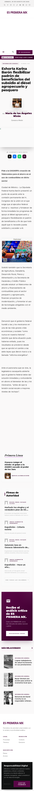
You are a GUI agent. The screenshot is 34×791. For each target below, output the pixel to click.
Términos (6, 742)
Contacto (21, 740)
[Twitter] (4, 5)
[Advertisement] (17, 33)
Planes (5, 753)
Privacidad (7, 783)
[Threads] (14, 5)
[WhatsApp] (19, 156)
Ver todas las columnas (17, 580)
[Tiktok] (17, 5)
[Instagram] (11, 5)
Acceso (5, 756)
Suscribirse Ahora (17, 633)
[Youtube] (20, 5)
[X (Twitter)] (10, 156)
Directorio (22, 742)
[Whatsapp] (26, 5)
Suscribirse (24, 52)
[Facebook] (7, 5)
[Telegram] (23, 5)
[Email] (29, 5)
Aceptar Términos (22, 784)
